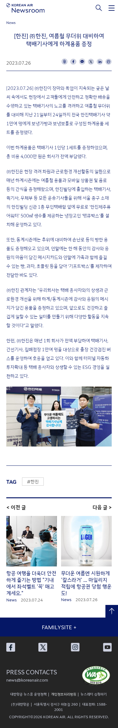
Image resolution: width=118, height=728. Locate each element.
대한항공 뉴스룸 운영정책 (28, 693)
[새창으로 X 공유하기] (91, 61)
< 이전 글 (16, 507)
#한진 (33, 481)
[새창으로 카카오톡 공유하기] (82, 61)
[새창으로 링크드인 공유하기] (100, 61)
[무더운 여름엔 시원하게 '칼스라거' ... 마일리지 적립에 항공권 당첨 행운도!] (86, 541)
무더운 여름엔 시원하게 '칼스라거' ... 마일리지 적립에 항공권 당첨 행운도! (86, 583)
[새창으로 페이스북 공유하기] (73, 61)
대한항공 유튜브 (107, 647)
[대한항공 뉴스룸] (25, 8)
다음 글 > (102, 507)
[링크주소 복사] (64, 61)
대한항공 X (42, 647)
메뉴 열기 (111, 8)
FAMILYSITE (59, 627)
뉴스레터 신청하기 (94, 693)
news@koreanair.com (27, 680)
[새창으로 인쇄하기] (108, 61)
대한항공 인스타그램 (75, 647)
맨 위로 (111, 611)
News (11, 22)
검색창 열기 (99, 8)
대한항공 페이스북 (10, 647)
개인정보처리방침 (63, 693)
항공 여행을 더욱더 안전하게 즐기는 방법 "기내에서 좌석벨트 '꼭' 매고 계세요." (31, 583)
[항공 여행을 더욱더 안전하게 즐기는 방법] (31, 541)
